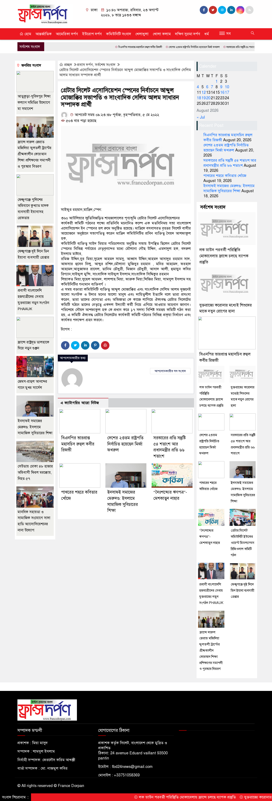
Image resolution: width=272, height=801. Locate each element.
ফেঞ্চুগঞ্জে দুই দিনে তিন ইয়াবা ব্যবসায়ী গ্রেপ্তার (242, 590)
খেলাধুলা (142, 34)
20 (208, 98)
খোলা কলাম (162, 34)
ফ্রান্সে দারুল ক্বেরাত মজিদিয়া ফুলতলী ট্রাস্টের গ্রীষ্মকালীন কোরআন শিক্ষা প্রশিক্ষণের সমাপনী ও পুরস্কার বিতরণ (34, 154)
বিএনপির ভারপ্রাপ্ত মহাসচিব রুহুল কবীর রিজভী (120, 47)
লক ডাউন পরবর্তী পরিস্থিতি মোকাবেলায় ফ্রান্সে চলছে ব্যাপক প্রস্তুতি (223, 256)
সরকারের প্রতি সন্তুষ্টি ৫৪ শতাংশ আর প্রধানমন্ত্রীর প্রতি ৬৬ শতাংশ (236, 47)
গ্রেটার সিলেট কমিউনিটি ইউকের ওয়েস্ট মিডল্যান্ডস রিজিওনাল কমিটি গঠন (242, 542)
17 (227, 92)
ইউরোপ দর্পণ (92, 34)
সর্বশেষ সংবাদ (105, 64)
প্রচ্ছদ (68, 64)
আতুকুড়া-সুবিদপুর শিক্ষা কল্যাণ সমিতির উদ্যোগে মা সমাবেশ (34, 102)
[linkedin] (231, 10)
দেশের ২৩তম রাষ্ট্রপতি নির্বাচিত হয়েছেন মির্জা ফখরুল (174, 47)
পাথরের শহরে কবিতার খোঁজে (224, 175)
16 (222, 92)
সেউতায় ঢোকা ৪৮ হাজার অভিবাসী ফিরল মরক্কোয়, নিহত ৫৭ (35, 472)
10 (227, 87)
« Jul (201, 117)
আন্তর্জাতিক (43, 34)
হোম (27, 34)
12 (203, 92)
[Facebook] (65, 345)
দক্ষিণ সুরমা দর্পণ (187, 34)
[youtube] (240, 10)
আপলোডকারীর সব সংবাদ (170, 371)
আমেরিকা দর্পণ (67, 34)
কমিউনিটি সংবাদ (118, 34)
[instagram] (222, 10)
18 (199, 98)
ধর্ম (206, 34)
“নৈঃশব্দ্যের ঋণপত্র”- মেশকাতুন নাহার (209, 536)
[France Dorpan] (45, 13)
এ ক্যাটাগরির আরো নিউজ (80, 403)
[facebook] (204, 10)
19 (203, 98)
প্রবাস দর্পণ (85, 64)
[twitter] (213, 10)
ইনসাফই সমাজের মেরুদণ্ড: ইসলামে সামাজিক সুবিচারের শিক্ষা (35, 427)
